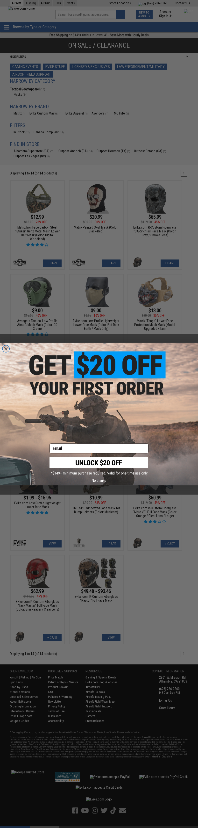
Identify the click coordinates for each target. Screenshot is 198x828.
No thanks (99, 480)
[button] (99, 466)
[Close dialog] (6, 348)
